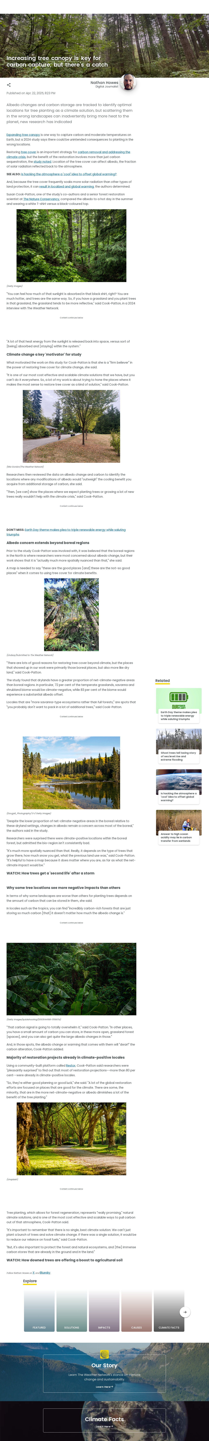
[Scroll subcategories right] (185, 1312)
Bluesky (45, 1273)
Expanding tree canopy (23, 135)
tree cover (28, 152)
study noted (42, 162)
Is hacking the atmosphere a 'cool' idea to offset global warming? (69, 174)
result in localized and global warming (66, 187)
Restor (70, 1066)
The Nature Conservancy (41, 199)
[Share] (9, 85)
